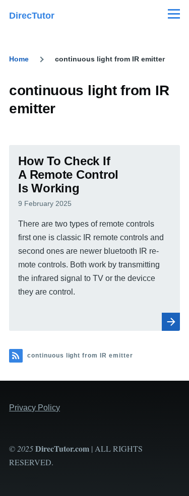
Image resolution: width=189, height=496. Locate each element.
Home (19, 59)
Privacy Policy (34, 407)
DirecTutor (31, 16)
